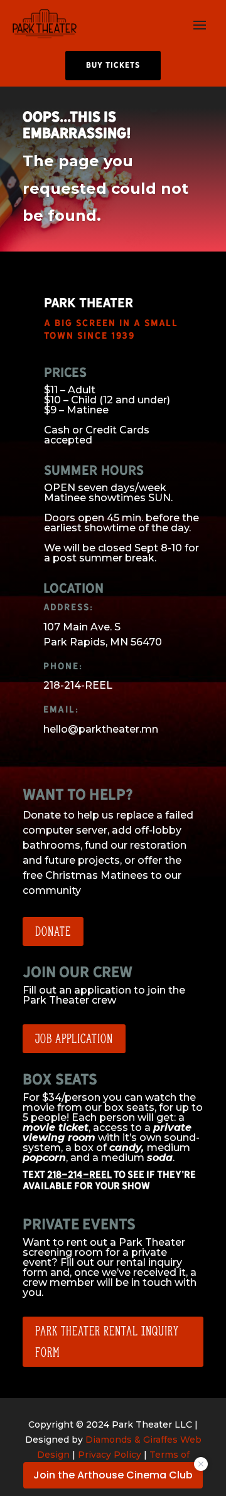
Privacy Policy (109, 1454)
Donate (53, 931)
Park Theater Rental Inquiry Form (107, 1341)
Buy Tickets (113, 65)
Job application (74, 1038)
